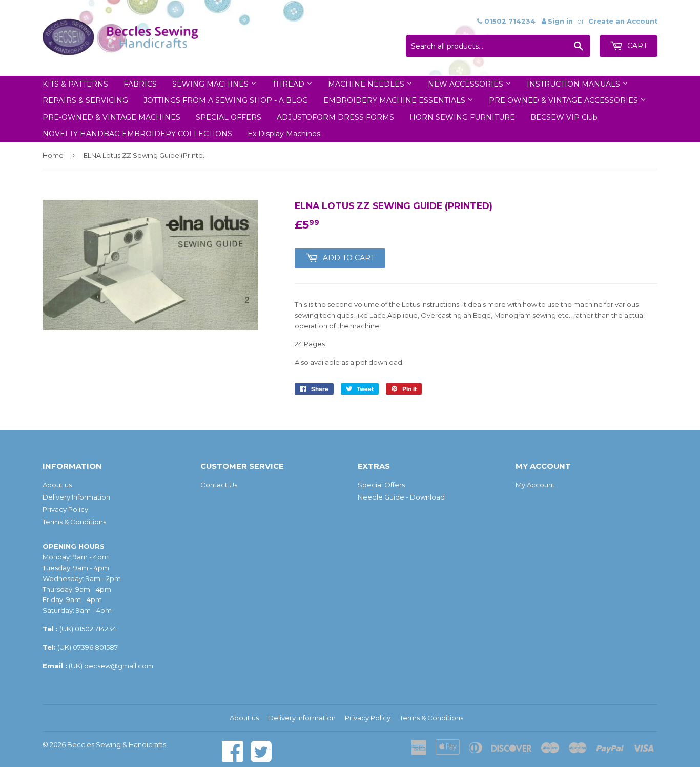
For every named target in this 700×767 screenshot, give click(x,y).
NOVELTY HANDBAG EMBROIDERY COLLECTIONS (137, 133)
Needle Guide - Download (401, 497)
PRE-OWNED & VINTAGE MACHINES (111, 117)
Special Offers (381, 485)
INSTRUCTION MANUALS (574, 84)
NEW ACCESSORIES (466, 84)
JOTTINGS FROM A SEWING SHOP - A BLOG (225, 100)
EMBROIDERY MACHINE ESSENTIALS (395, 100)
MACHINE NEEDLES (367, 84)
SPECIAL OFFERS (228, 117)
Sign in (560, 21)
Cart (636, 45)
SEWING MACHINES (211, 84)
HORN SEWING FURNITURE (462, 117)
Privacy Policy (65, 509)
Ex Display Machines (284, 133)
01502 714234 (95, 629)
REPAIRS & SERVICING (85, 100)
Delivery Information (76, 497)
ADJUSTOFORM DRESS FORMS (335, 117)
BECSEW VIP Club (564, 117)
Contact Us (218, 485)
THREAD (289, 84)
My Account (535, 485)
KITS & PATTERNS (75, 84)
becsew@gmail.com (118, 665)
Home (53, 155)
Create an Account (622, 21)
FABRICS (140, 84)
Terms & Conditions (74, 521)
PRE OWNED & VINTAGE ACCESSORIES (564, 100)
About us (57, 485)
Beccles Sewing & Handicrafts (116, 744)
